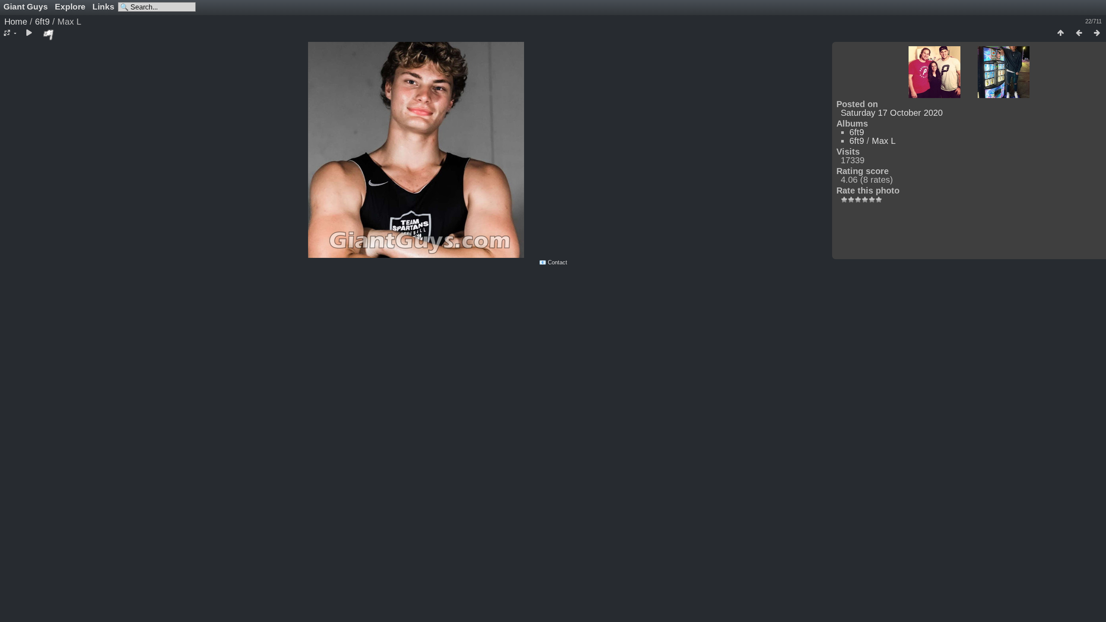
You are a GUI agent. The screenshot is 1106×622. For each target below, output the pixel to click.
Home (15, 21)
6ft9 (42, 21)
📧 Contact (553, 262)
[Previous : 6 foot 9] (1079, 33)
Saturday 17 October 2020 (892, 112)
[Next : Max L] (1097, 33)
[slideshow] (29, 33)
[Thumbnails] (1061, 33)
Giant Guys (25, 6)
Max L (884, 141)
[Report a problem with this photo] (49, 34)
